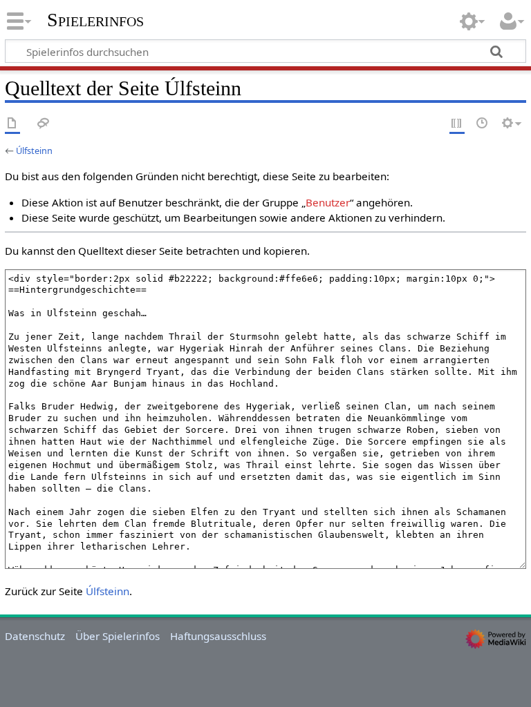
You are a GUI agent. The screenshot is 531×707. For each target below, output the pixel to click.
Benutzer (328, 202)
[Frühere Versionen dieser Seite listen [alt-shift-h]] (482, 124)
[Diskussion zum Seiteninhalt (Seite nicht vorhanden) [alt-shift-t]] (43, 124)
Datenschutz (35, 636)
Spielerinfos (95, 20)
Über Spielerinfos (117, 636)
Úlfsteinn (34, 150)
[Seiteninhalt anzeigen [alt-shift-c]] (12, 124)
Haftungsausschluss (218, 636)
